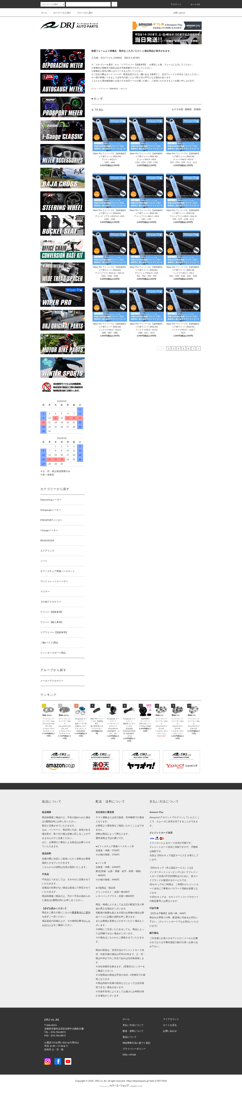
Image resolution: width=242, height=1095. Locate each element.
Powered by (104, 1086)
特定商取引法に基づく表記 (136, 1043)
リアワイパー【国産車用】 (109, 89)
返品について (129, 1037)
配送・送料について (133, 1031)
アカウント (176, 4)
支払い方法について (133, 1025)
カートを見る (170, 1025)
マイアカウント (171, 1019)
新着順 (197, 109)
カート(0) (195, 4)
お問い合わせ (179, 13)
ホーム (44, 13)
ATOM (132, 1054)
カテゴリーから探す (62, 13)
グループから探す (85, 13)
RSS (125, 1054)
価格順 (188, 109)
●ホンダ (124, 89)
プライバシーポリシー (134, 1048)
